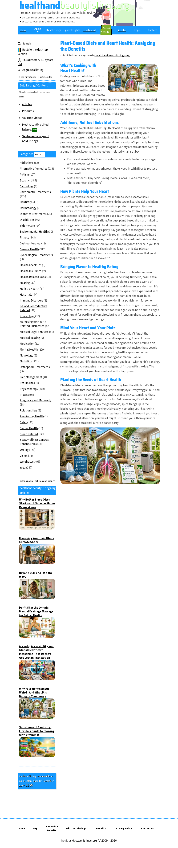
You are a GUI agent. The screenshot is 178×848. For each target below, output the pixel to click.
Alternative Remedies (33, 169)
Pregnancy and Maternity (35, 400)
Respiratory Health (32, 416)
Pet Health (27, 383)
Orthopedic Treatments (35, 367)
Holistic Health (29, 289)
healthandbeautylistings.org (112, 55)
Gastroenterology (31, 243)
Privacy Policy (124, 828)
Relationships (28, 411)
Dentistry (26, 202)
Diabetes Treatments (33, 214)
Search (26, 44)
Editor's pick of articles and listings (37, 481)
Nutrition (26, 361)
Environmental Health (34, 232)
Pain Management (31, 377)
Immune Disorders (31, 301)
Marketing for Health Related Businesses (33, 324)
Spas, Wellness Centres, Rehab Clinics (35, 442)
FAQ (35, 828)
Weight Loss (27, 462)
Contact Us (147, 828)
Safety (24, 422)
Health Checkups (30, 265)
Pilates (24, 395)
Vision (23, 456)
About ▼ (37, 30)
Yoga (23, 468)
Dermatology (28, 208)
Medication (27, 344)
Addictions (27, 163)
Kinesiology (27, 316)
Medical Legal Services (34, 332)
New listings (39, 154)
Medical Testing (30, 338)
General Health (29, 249)
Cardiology (26, 186)
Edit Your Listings (76, 828)
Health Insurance (30, 271)
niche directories (28, 77)
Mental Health (29, 350)
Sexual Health (29, 428)
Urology (25, 450)
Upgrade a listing (32, 70)
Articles (27, 104)
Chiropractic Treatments (35, 192)
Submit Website (105, 30)
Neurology (26, 356)
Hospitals (26, 295)
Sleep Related (29, 434)
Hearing (25, 283)
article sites (46, 77)
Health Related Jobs (33, 277)
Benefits (101, 828)
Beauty (24, 181)
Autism (24, 175)
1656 (29, 785)
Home (22, 828)
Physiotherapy (29, 389)
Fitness (24, 238)
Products (28, 111)
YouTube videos (32, 118)
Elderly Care (27, 226)
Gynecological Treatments (36, 255)
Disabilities (27, 220)
